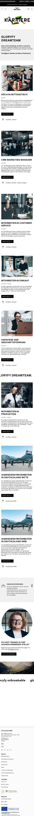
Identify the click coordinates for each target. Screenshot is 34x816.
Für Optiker (4, 804)
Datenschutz (4, 775)
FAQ (2, 746)
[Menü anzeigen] (2, 9)
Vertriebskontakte (6, 799)
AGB (2, 767)
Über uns (3, 781)
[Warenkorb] (31, 9)
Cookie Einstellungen (7, 770)
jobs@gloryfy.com (13, 649)
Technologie (4, 787)
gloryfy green (5, 784)
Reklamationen (5, 756)
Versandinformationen (7, 759)
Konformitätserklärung (7, 773)
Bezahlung (4, 762)
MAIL (2, 743)
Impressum (4, 764)
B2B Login (4, 801)
